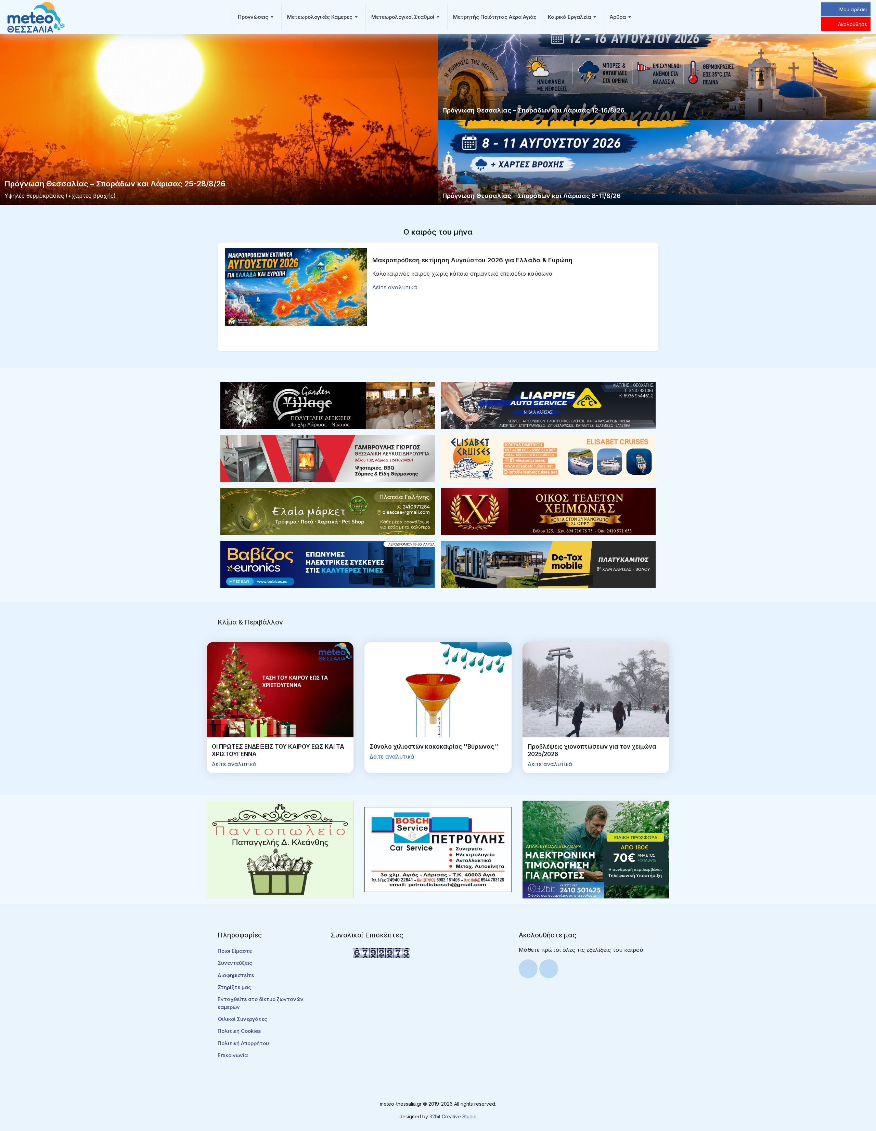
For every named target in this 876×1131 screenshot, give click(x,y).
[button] (256, 17)
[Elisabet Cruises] (548, 458)
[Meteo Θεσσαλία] (35, 16)
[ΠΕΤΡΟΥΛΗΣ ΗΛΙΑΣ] (437, 848)
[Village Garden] (327, 405)
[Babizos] (327, 564)
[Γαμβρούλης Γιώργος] (327, 458)
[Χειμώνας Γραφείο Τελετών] (548, 511)
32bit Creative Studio (453, 1116)
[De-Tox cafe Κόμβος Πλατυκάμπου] (548, 564)
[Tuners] (596, 848)
